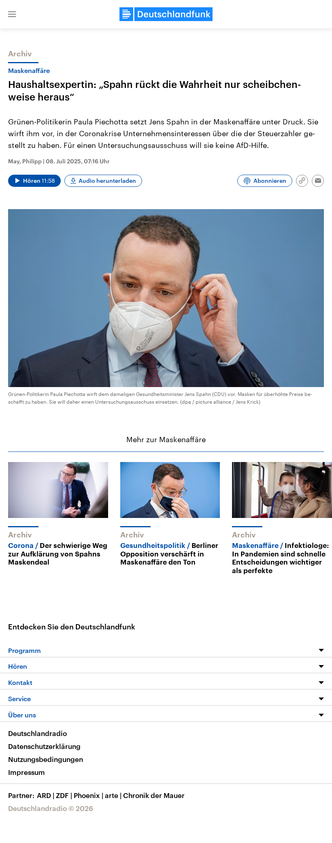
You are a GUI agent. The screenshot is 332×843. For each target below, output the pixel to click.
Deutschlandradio (37, 733)
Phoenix (88, 795)
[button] (12, 14)
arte (113, 795)
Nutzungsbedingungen (45, 759)
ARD (45, 795)
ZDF (64, 795)
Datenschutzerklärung (44, 746)
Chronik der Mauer (154, 795)
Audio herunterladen (107, 180)
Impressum (26, 772)
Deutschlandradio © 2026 (50, 808)
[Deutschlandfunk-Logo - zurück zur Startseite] (166, 14)
